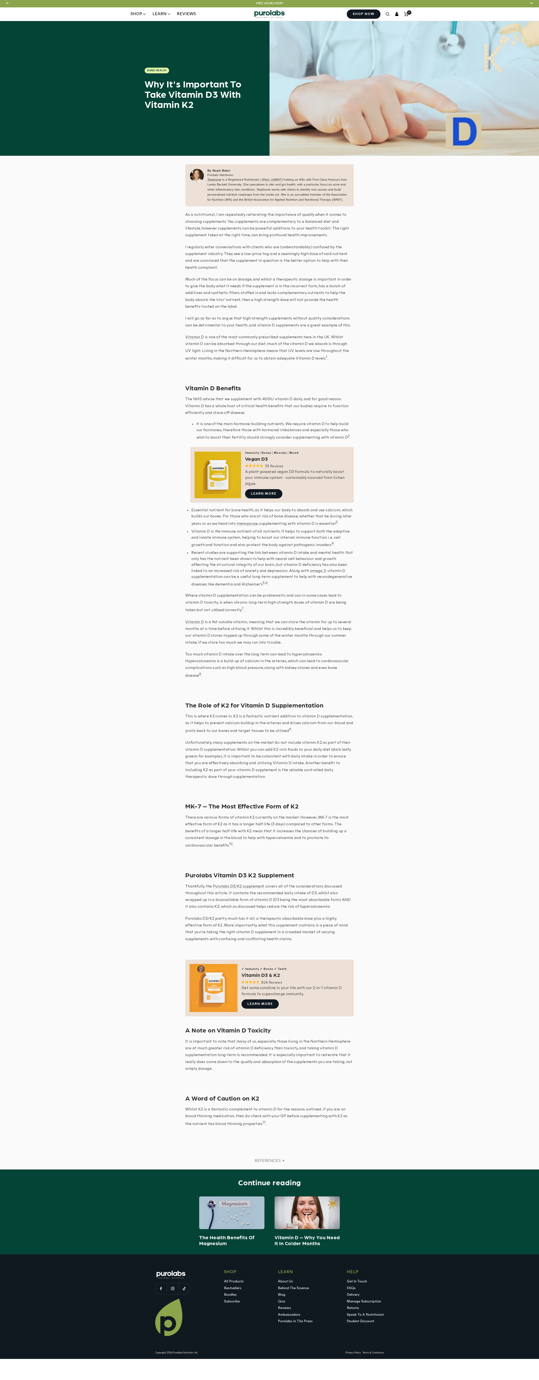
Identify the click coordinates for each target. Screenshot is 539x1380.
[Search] (388, 14)
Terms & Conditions (373, 1353)
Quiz (281, 1301)
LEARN (159, 14)
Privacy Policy (353, 1353)
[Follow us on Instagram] (172, 1288)
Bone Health (157, 70)
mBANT (276, 179)
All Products (234, 1281)
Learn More (263, 493)
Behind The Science (293, 1288)
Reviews (284, 1308)
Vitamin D (194, 337)
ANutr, (266, 179)
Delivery (353, 1295)
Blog (281, 1295)
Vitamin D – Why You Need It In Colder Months (307, 1240)
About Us (285, 1281)
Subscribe (232, 1301)
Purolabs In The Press (295, 1321)
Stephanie (214, 179)
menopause (247, 524)
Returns (353, 1308)
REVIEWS (186, 14)
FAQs (351, 1288)
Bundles (230, 1295)
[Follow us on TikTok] (184, 1288)
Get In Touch (357, 1281)
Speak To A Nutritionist (365, 1315)
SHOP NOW (364, 14)
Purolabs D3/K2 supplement (238, 887)
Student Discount (360, 1321)
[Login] (397, 14)
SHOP (136, 14)
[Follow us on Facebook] (161, 1288)
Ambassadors (289, 1315)
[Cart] (406, 14)
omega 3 (318, 571)
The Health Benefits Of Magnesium (227, 1240)
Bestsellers (232, 1288)
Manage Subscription (364, 1301)
